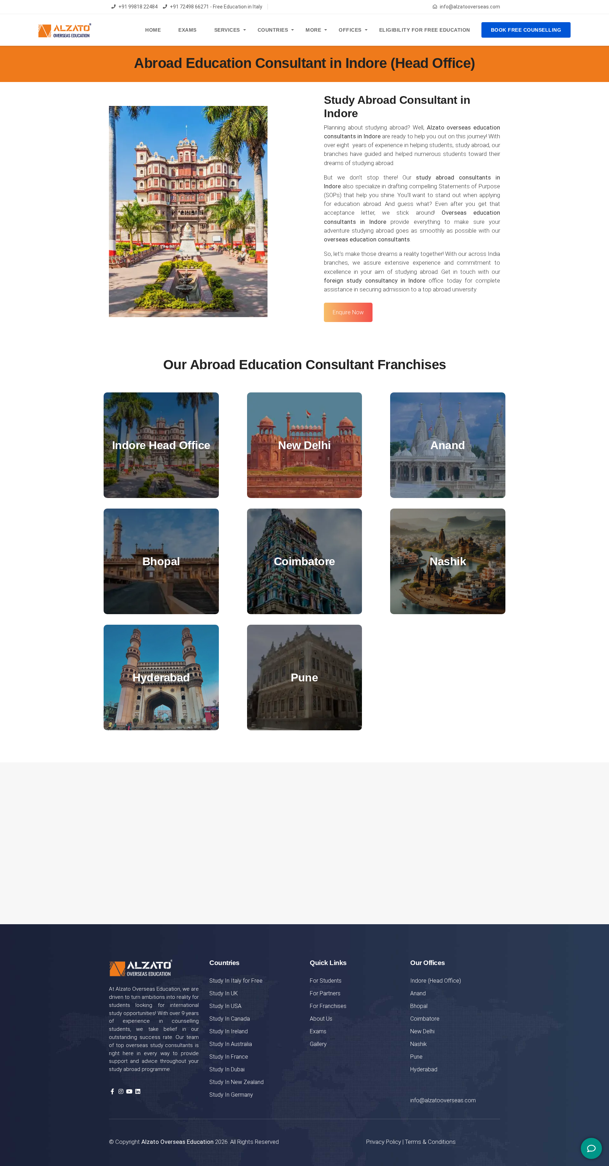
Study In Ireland (228, 1031)
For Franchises (328, 1006)
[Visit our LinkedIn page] (137, 1091)
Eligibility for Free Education (424, 30)
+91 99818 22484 (138, 7)
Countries (273, 30)
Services (227, 30)
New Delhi (422, 1031)
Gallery (318, 1044)
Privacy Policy (383, 1141)
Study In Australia (230, 1044)
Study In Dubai (227, 1069)
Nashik (418, 1044)
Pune (416, 1056)
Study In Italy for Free (236, 980)
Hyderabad (423, 1069)
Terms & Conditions (430, 1141)
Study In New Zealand (236, 1082)
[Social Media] (591, 1148)
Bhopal (418, 1006)
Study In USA (225, 1006)
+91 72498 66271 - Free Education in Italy (216, 7)
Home (153, 30)
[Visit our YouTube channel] (129, 1091)
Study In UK (223, 993)
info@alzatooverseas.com (470, 7)
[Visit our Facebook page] (112, 1091)
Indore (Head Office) (435, 980)
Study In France (228, 1056)
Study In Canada (229, 1018)
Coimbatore (424, 1018)
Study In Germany (231, 1094)
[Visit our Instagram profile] (120, 1091)
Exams (187, 30)
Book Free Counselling (526, 30)
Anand (418, 993)
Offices (350, 30)
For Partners (325, 993)
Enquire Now (348, 312)
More (313, 30)
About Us (321, 1018)
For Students (326, 980)
